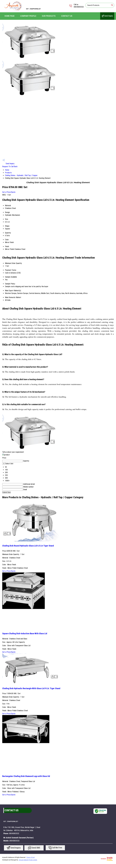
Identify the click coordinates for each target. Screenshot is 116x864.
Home (7, 170)
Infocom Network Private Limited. (28, 860)
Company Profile (28, 16)
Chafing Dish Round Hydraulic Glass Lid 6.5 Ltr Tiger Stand (28, 546)
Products (8, 173)
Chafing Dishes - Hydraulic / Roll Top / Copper (21, 175)
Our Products (49, 16)
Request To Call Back (9, 166)
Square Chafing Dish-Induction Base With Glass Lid (24, 633)
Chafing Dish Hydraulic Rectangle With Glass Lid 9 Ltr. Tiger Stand (31, 688)
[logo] (13, 11)
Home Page (9, 16)
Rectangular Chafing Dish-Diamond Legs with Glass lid (26, 776)
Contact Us (66, 16)
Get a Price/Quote (8, 192)
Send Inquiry (108, 16)
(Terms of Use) (30, 857)
